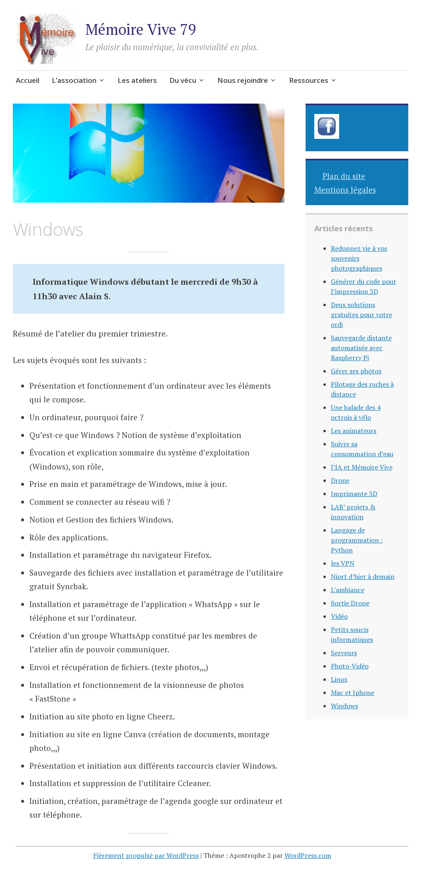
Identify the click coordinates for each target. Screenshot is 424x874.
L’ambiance (347, 589)
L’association (74, 80)
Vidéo (339, 616)
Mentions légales (345, 189)
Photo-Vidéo (350, 666)
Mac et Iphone (352, 692)
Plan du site (344, 176)
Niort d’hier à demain (363, 576)
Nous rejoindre (242, 80)
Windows (344, 705)
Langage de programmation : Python (357, 539)
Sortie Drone (350, 603)
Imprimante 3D (354, 493)
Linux (339, 679)
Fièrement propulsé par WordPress (146, 855)
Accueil (27, 80)
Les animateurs (353, 430)
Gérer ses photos (356, 370)
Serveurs (344, 652)
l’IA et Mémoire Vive (362, 467)
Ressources (308, 80)
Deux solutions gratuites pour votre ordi (361, 314)
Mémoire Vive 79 (140, 29)
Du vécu (182, 80)
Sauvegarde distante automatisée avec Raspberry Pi (361, 347)
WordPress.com (307, 855)
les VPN (342, 563)
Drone (340, 480)
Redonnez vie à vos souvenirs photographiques (359, 258)
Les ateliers (137, 80)
